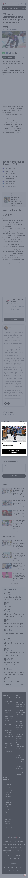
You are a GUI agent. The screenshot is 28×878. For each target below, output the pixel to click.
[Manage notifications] (24, 875)
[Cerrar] (25, 423)
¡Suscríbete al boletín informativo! (14, 451)
